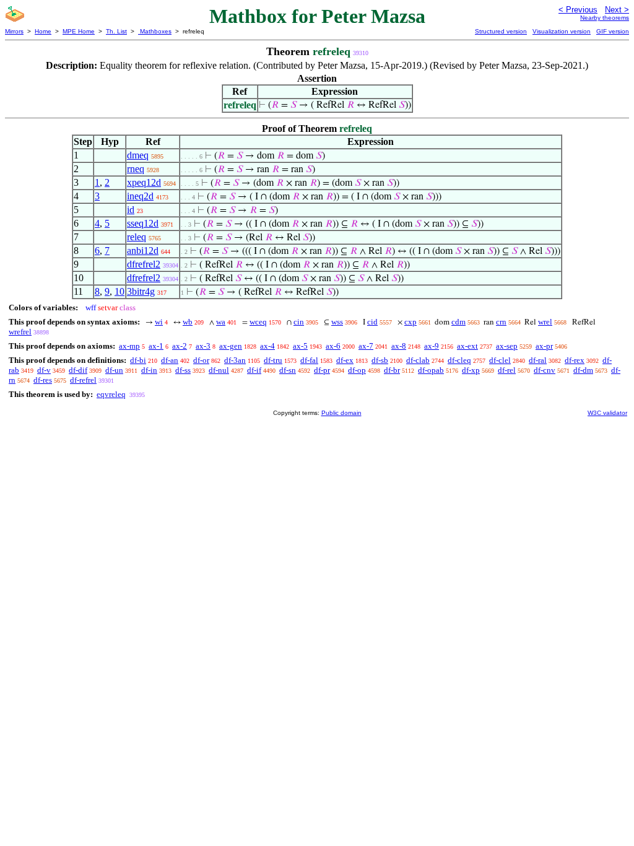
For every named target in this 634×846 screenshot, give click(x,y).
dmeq (138, 155)
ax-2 (179, 346)
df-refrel (83, 380)
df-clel (500, 360)
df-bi (138, 360)
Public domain (341, 412)
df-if (254, 370)
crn (501, 321)
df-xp (471, 370)
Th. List (116, 31)
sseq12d (142, 223)
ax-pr (544, 346)
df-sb (379, 360)
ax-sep (507, 346)
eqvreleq (111, 394)
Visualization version (561, 31)
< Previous (577, 9)
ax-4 (267, 346)
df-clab (418, 360)
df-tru (273, 360)
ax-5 (300, 346)
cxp (410, 321)
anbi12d (142, 250)
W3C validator (607, 412)
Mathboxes (155, 31)
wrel (545, 321)
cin (298, 321)
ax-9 (431, 346)
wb (188, 321)
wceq (258, 321)
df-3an (235, 360)
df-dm (583, 370)
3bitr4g (141, 291)
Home (43, 31)
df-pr (322, 370)
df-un (114, 370)
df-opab (431, 370)
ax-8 (398, 346)
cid (372, 321)
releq (136, 237)
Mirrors (14, 31)
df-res (42, 380)
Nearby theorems (604, 17)
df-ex (345, 360)
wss (337, 321)
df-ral (538, 360)
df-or (201, 360)
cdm (458, 321)
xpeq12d (144, 182)
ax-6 (333, 346)
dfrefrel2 (143, 264)
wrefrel (20, 331)
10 (119, 291)
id (130, 209)
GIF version (612, 31)
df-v (44, 370)
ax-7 (365, 346)
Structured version (501, 31)
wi (159, 321)
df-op (357, 370)
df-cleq (459, 360)
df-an (169, 360)
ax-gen (230, 346)
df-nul (219, 370)
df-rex (574, 360)
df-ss (183, 370)
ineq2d (140, 196)
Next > (617, 9)
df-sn (287, 370)
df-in (149, 370)
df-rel (507, 370)
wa (220, 321)
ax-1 (156, 346)
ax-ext (467, 346)
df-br (392, 370)
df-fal (309, 360)
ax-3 (203, 346)
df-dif (78, 370)
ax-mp (129, 346)
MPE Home (79, 31)
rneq (135, 169)
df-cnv (544, 370)
